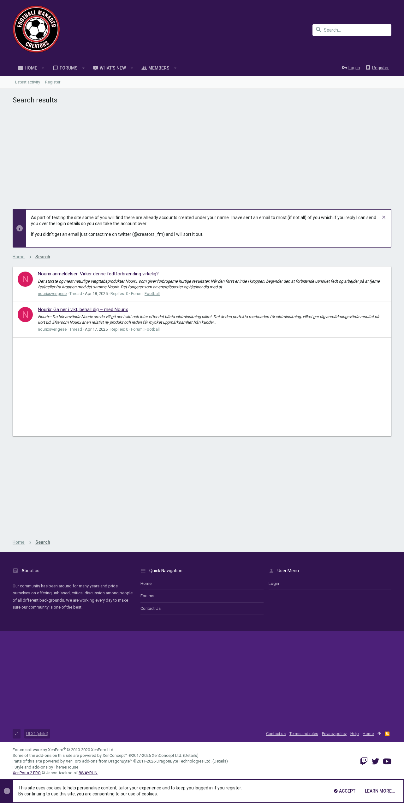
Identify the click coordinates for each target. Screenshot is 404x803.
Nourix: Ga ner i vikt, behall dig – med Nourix (83, 309)
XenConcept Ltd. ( (168, 755)
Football (152, 293)
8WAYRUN (88, 772)
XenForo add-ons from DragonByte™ (99, 761)
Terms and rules (303, 733)
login (274, 583)
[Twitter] (375, 761)
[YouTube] (387, 761)
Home (146, 583)
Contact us (150, 608)
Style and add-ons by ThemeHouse (46, 767)
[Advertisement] (202, 155)
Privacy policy (334, 733)
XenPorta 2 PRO (27, 772)
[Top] (379, 734)
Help (354, 733)
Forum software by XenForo (63, 749)
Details (190, 755)
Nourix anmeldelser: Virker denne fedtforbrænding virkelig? (98, 274)
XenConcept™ (115, 755)
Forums (147, 595)
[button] (43, 68)
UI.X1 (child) (37, 733)
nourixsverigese (52, 293)
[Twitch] (364, 761)
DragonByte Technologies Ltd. (184, 761)
